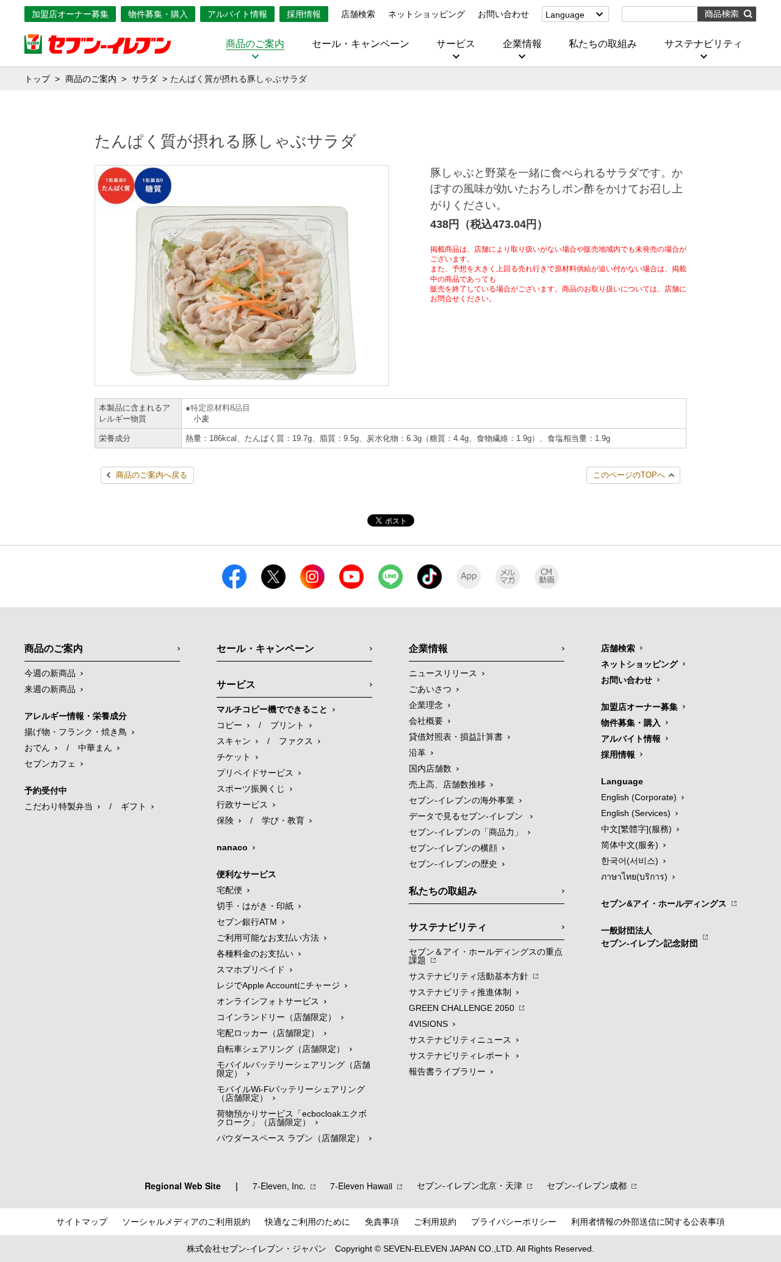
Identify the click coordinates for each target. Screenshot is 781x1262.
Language (565, 15)
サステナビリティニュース (460, 1040)
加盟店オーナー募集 (70, 14)
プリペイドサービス (255, 773)
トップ (37, 79)
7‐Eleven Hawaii (361, 1186)
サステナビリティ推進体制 (460, 992)
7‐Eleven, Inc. (279, 1186)
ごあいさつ (430, 689)
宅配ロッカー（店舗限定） (268, 1033)
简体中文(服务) (629, 845)
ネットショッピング (426, 14)
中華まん (95, 748)
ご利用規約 (435, 1222)
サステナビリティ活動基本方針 (468, 976)
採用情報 (304, 14)
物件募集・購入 (158, 14)
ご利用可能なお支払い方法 (268, 938)
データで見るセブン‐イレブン (467, 816)
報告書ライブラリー (447, 1071)
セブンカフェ (50, 763)
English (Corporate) (639, 797)
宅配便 (229, 890)
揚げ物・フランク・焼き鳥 (75, 732)
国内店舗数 (430, 768)
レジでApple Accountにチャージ (278, 985)
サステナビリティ (703, 44)
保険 (225, 820)
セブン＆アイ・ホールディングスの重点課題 (486, 956)
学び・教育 (283, 820)
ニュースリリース (443, 673)
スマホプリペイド (251, 969)
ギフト (133, 806)
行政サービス (242, 804)
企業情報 (522, 44)
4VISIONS (428, 1024)
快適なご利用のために (307, 1222)
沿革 (417, 752)
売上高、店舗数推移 (447, 784)
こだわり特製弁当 (58, 806)
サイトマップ (81, 1222)
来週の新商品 (50, 689)
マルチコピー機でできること (272, 709)
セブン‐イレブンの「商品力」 (466, 832)
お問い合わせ (503, 14)
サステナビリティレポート (460, 1055)
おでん (37, 748)
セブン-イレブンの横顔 (453, 848)
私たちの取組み (603, 44)
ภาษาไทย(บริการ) (634, 876)
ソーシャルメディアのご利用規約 (186, 1222)
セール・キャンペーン (360, 44)
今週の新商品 (50, 673)
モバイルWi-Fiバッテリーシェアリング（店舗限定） (291, 1093)
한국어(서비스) (629, 861)
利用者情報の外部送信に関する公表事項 (648, 1222)
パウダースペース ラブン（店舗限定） (290, 1138)
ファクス (296, 741)
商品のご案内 (255, 44)
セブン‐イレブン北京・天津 (469, 1186)
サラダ (144, 79)
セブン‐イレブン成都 (587, 1186)
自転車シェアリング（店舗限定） (281, 1049)
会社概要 (426, 721)
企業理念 (426, 705)
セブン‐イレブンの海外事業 (461, 800)
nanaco (232, 847)
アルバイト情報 (237, 14)
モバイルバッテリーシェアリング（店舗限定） (293, 1069)
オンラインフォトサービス (268, 1001)
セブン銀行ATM (247, 922)
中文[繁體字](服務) (636, 829)
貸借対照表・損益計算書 (456, 737)
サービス (455, 44)
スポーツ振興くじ (251, 788)
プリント (287, 725)
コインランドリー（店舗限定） (276, 1017)
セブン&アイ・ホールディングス (664, 903)
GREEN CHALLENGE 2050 (461, 1008)
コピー (229, 725)
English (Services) (636, 813)
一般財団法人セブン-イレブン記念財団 (649, 936)
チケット (234, 757)
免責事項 (382, 1222)
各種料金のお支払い (255, 953)
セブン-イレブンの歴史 (453, 864)
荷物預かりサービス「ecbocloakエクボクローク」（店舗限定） (292, 1118)
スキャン (234, 741)
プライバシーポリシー (513, 1222)
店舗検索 (358, 14)
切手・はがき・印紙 (255, 906)
